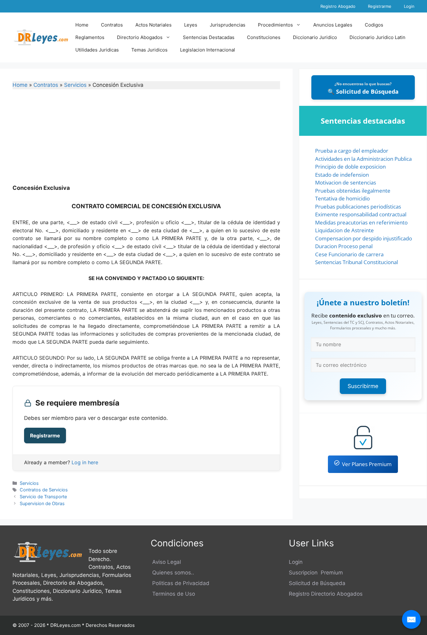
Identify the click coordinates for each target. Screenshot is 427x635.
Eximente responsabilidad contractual (360, 214)
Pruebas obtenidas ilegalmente (352, 190)
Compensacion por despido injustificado (363, 238)
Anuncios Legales (332, 25)
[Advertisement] (146, 141)
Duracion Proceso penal (344, 246)
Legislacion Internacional (207, 50)
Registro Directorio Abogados (326, 594)
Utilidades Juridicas (97, 50)
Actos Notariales (153, 25)
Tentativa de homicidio (342, 198)
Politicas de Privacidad (180, 583)
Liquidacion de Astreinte (344, 230)
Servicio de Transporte (43, 496)
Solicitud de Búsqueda (317, 583)
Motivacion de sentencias (345, 182)
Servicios (75, 85)
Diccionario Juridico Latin (377, 37)
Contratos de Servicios (44, 489)
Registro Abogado (337, 6)
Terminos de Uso (173, 594)
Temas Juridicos (149, 50)
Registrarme (379, 6)
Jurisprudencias (227, 25)
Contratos (112, 25)
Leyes (190, 25)
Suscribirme (363, 386)
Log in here (85, 462)
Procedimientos (275, 25)
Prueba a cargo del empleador (351, 150)
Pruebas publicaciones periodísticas (358, 206)
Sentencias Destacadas (208, 37)
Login (409, 6)
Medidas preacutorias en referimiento (361, 222)
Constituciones (263, 37)
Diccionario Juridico (315, 37)
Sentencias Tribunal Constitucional (356, 262)
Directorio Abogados (140, 37)
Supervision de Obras (42, 503)
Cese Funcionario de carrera (349, 254)
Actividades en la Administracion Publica (363, 158)
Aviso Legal (166, 562)
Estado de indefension (342, 174)
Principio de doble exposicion (350, 166)
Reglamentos (89, 37)
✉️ (411, 619)
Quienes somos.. (172, 572)
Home (81, 25)
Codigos (374, 25)
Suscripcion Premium (316, 572)
